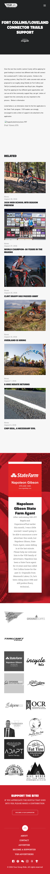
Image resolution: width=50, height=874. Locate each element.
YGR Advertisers (24, 854)
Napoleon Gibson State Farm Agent (25, 508)
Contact (24, 840)
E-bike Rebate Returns (17, 384)
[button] (44, 5)
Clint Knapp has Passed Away (21, 296)
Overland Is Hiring (15, 340)
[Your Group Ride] (10, 5)
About (24, 835)
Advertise (24, 845)
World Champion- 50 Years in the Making (23, 250)
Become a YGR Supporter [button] (25, 812)
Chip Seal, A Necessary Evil (19, 428)
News (6, 196)
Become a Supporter (24, 849)
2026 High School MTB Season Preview (21, 204)
